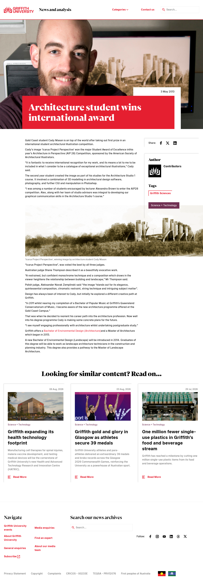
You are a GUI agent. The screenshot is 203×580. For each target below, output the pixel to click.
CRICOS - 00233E (77, 573)
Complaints (54, 573)
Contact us (147, 9)
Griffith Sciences (160, 193)
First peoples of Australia (135, 573)
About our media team (45, 548)
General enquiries (15, 548)
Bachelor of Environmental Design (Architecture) (72, 330)
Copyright (37, 573)
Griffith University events (15, 527)
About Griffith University (12, 538)
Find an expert (43, 537)
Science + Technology (164, 205)
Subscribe (10, 556)
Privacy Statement (15, 573)
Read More (19, 476)
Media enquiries (45, 527)
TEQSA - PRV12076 (104, 573)
